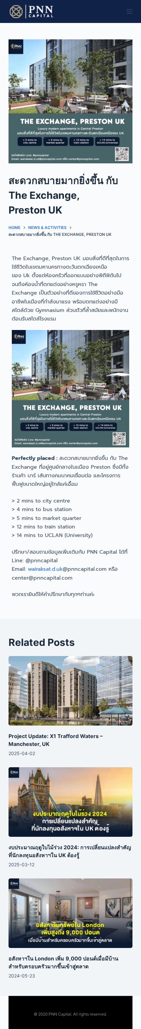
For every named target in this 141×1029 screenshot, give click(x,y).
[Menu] (129, 11)
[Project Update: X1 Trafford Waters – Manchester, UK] (70, 691)
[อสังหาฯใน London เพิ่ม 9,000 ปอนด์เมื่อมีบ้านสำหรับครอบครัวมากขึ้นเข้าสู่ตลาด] (70, 913)
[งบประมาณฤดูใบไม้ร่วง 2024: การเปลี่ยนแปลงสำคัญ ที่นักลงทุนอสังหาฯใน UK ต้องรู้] (70, 802)
